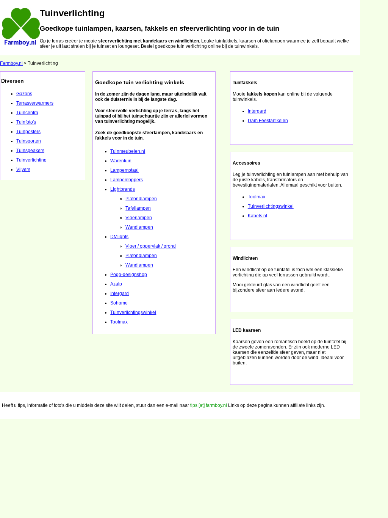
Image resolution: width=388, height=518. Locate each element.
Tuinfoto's (26, 122)
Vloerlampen (138, 217)
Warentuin (120, 160)
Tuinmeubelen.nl (127, 151)
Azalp (116, 284)
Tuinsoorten (28, 141)
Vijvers (23, 169)
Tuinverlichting (31, 160)
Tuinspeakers (30, 150)
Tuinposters (28, 131)
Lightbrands (122, 189)
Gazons (24, 93)
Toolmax (119, 322)
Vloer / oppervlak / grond (150, 246)
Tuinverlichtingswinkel (133, 312)
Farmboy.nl (11, 63)
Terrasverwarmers (34, 103)
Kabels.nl (257, 215)
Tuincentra (27, 112)
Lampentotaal (124, 170)
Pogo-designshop (128, 274)
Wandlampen (139, 227)
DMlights (119, 236)
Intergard (119, 293)
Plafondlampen (141, 198)
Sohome (119, 303)
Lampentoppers (126, 179)
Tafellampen (138, 208)
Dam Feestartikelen (268, 120)
